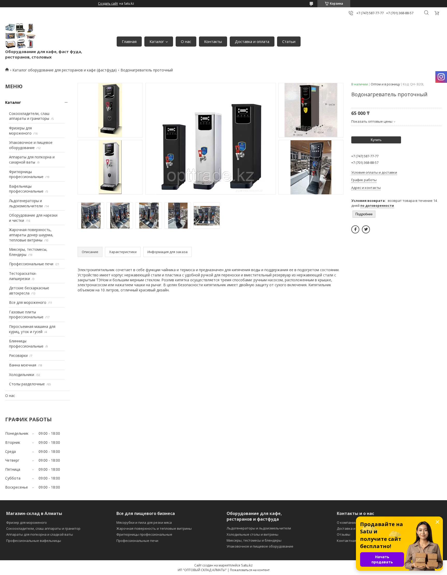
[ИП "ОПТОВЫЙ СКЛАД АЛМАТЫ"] (20, 36)
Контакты (213, 41)
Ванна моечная (22, 365)
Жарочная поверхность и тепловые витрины (154, 528)
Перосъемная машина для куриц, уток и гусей (32, 329)
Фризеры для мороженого (20, 131)
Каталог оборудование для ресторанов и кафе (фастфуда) (64, 70)
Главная (129, 41)
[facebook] (355, 229)
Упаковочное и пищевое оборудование (31, 145)
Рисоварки (18, 355)
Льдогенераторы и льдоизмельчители (26, 203)
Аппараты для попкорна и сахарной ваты (32, 159)
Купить (376, 140)
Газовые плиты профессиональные (26, 314)
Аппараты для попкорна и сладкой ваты (39, 534)
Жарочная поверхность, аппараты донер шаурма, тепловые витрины (31, 234)
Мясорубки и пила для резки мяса (144, 522)
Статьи (288, 41)
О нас (186, 41)
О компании (347, 522)
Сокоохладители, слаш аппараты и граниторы (29, 116)
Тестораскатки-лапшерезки (23, 276)
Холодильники (21, 374)
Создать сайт (108, 3)
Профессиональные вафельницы (33, 540)
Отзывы (343, 534)
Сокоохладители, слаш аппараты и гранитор (43, 528)
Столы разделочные (27, 383)
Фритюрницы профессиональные (26, 174)
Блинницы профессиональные (26, 343)
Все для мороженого (27, 302)
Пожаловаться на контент (250, 570)
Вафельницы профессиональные (26, 189)
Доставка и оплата (252, 41)
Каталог (157, 41)
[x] (366, 229)
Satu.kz (247, 565)
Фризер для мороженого (26, 522)
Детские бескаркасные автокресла (29, 290)
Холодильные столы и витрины (252, 534)
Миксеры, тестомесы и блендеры (254, 540)
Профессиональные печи (31, 263)
